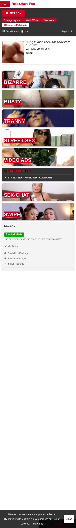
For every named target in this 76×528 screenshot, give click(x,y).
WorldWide (32, 20)
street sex (29, 177)
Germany (49, 20)
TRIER (29, 53)
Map (26, 31)
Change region (12, 20)
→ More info (36, 523)
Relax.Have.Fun (23, 3)
